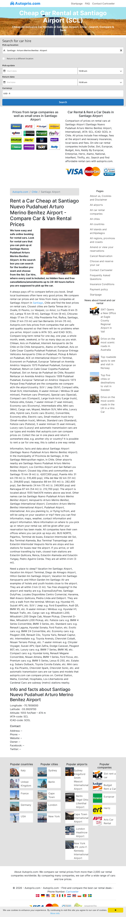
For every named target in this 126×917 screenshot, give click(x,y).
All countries (97, 224)
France (25, 793)
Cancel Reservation (101, 256)
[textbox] (63, 50)
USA (23, 816)
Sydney (52, 770)
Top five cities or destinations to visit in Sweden (108, 382)
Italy (23, 770)
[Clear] (121, 50)
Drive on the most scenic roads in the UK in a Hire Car (108, 404)
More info (55, 913)
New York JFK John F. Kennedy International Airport (81, 851)
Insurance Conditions (102, 284)
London (52, 804)
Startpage (77, 3)
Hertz (107, 808)
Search (63, 102)
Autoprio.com (27, 3)
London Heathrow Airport (81, 832)
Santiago (38, 302)
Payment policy (99, 289)
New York (54, 816)
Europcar (109, 796)
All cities (95, 218)
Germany (26, 804)
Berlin (51, 781)
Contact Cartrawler (103, 3)
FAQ (87, 3)
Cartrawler (72, 891)
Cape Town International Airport (81, 818)
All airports (96, 204)
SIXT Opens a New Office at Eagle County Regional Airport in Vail (108, 320)
